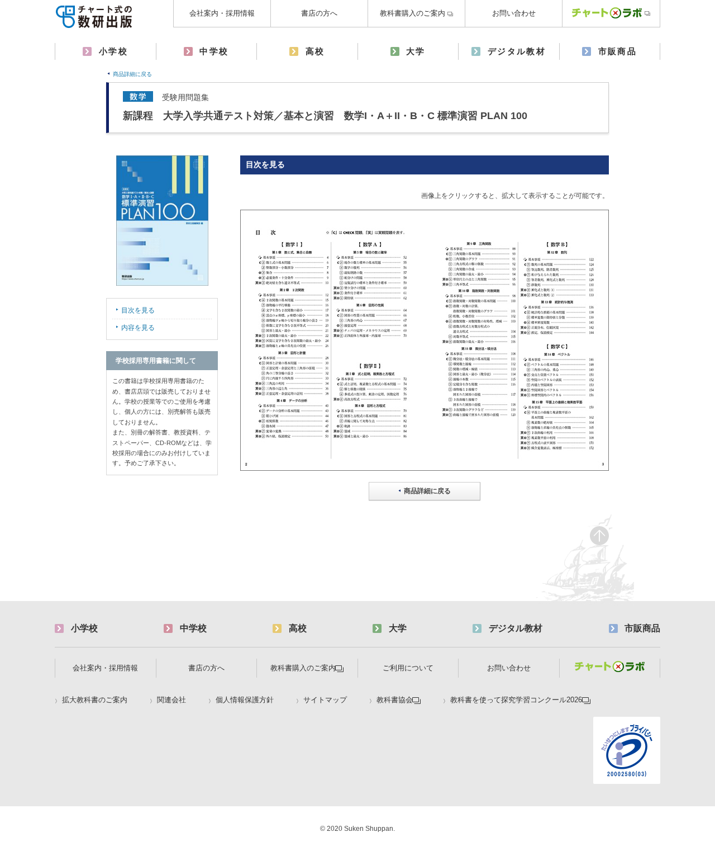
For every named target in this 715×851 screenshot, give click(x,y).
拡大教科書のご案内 (94, 700)
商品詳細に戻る (132, 74)
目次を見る (138, 310)
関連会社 (171, 700)
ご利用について (408, 668)
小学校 (113, 51)
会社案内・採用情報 (222, 13)
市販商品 (617, 51)
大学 (416, 51)
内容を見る (138, 328)
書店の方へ (319, 13)
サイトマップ (325, 700)
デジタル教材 (517, 51)
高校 (315, 51)
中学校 (213, 51)
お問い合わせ (514, 13)
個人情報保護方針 (245, 700)
